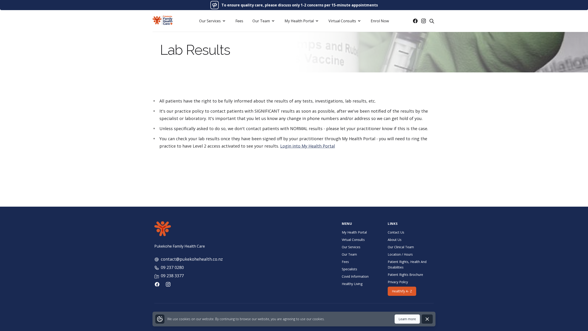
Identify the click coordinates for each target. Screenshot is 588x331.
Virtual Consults (353, 239)
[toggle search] (431, 21)
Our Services (351, 247)
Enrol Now (380, 20)
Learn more (407, 319)
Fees (239, 20)
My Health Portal (354, 232)
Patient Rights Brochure (405, 274)
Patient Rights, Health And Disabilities (407, 264)
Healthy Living (352, 284)
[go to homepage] (162, 20)
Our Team (349, 254)
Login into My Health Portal (307, 146)
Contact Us (396, 232)
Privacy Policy (398, 282)
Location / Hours (400, 254)
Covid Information (355, 276)
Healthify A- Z (402, 291)
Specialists (349, 269)
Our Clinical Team (401, 247)
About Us (394, 239)
